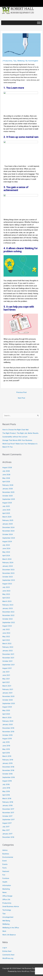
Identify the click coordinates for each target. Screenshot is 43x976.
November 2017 (8, 812)
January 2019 (7, 763)
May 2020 (6, 710)
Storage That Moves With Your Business (17, 440)
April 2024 (6, 555)
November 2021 (8, 658)
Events (4, 864)
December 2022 (8, 612)
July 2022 (6, 629)
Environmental (7, 857)
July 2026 (6, 471)
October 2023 (7, 577)
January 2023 (7, 608)
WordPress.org (7, 958)
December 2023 (8, 570)
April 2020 (6, 714)
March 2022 (6, 643)
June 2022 (6, 633)
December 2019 (8, 728)
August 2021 (7, 668)
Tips (14, 61)
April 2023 (6, 598)
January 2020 (7, 724)
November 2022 (8, 615)
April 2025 (6, 513)
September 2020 (8, 703)
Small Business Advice (10, 906)
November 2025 (8, 492)
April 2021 (6, 682)
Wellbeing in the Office (10, 928)
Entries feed (6, 951)
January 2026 (7, 489)
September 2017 (8, 819)
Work (4, 931)
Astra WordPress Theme (26, 971)
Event (4, 861)
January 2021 (7, 693)
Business (5, 854)
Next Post (21, 398)
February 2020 (7, 721)
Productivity (7, 61)
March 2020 (6, 717)
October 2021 (7, 661)
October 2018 (7, 774)
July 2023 (6, 587)
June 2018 (6, 788)
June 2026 (6, 474)
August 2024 (7, 541)
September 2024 (8, 538)
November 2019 (8, 731)
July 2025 (6, 506)
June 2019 (6, 746)
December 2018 (8, 767)
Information (6, 885)
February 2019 (7, 760)
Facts (4, 868)
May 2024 (6, 552)
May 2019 (6, 749)
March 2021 (6, 686)
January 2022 (7, 651)
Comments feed (8, 955)
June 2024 (6, 548)
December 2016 (8, 837)
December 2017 (8, 809)
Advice (4, 850)
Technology (6, 910)
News (4, 892)
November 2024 (8, 531)
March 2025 (6, 517)
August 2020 (7, 707)
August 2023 (7, 584)
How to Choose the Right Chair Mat (15, 430)
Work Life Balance (9, 935)
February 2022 (7, 647)
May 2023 (6, 594)
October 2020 (7, 700)
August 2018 (7, 781)
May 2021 (6, 679)
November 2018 (8, 770)
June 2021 (6, 675)
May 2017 (6, 830)
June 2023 (6, 591)
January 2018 (7, 805)
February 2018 (7, 802)
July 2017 (5, 827)
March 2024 (6, 559)
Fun (3, 875)
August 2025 (7, 503)
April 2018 (6, 795)
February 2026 (7, 485)
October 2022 (7, 619)
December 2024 (8, 527)
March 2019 (6, 756)
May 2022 (6, 636)
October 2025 (7, 496)
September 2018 (8, 777)
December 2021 (8, 654)
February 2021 (7, 689)
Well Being (6, 921)
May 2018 (6, 791)
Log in (4, 948)
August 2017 (7, 823)
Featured (5, 871)
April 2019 (6, 753)
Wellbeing (20, 61)
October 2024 (7, 534)
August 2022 (7, 626)
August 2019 (7, 738)
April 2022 (6, 640)
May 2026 (6, 478)
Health (4, 882)
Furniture (5, 878)
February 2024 (7, 562)
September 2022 (8, 622)
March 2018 (6, 798)
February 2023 (7, 605)
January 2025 (7, 524)
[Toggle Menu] (39, 23)
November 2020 (8, 696)
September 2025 (8, 499)
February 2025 (7, 520)
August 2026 (7, 467)
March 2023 (6, 601)
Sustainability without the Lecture (14, 437)
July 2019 (6, 742)
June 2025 (6, 510)
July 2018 (5, 784)
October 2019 (7, 735)
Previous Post (21, 392)
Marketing (6, 889)
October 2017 (7, 816)
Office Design (7, 896)
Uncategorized (7, 917)
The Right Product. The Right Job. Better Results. (20, 433)
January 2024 (7, 566)
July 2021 (5, 672)
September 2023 (8, 580)
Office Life (6, 899)
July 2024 (6, 545)
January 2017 (7, 834)
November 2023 (8, 573)
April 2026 (6, 481)
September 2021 (8, 665)
